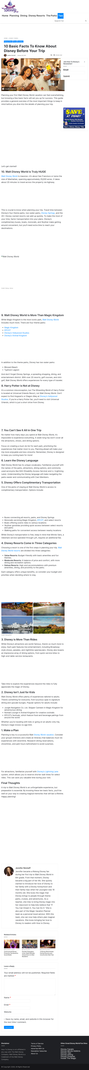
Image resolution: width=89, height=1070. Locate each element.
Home (5, 15)
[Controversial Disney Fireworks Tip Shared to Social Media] (11, 944)
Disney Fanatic (67, 1049)
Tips (60, 15)
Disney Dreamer (68, 1056)
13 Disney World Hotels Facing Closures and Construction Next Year (47, 953)
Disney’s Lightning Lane (47, 771)
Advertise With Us (37, 1048)
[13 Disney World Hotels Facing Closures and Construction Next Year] (47, 944)
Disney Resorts (37, 15)
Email (7, 1005)
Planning (14, 15)
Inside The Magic (68, 1058)
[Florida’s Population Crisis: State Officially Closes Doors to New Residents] (29, 944)
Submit (66, 76)
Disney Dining (67, 1054)
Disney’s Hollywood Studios (16, 333)
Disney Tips (66, 1053)
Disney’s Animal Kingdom (15, 335)
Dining (23, 15)
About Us (34, 1053)
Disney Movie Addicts (70, 1051)
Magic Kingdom (11, 327)
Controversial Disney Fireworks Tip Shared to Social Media (11, 953)
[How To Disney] (10, 6)
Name (7, 997)
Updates (20, 41)
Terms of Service (37, 1043)
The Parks (51, 15)
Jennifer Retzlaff (11, 55)
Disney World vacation (44, 735)
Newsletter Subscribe (39, 1051)
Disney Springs (48, 213)
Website (7, 1012)
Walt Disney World (9, 176)
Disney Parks (13, 38)
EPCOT (7, 330)
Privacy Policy (36, 1046)
